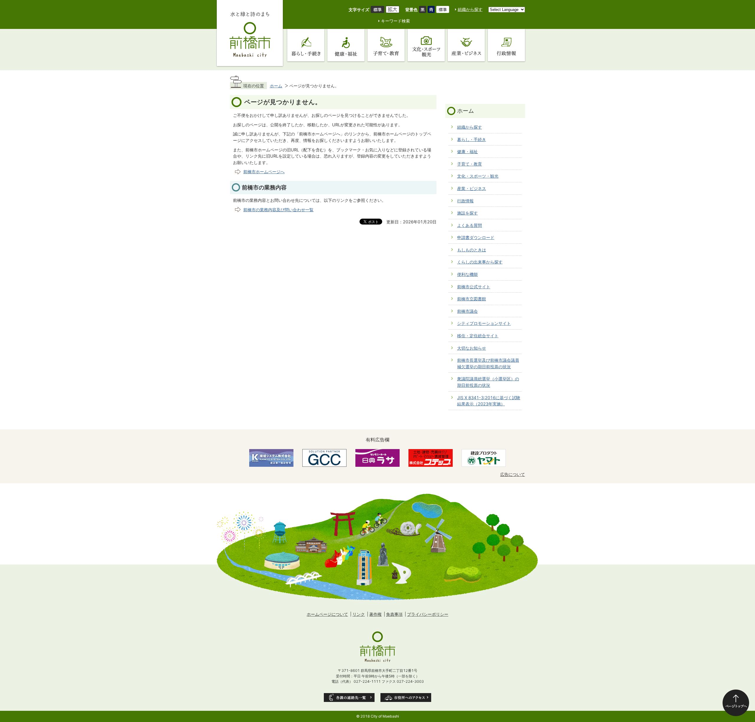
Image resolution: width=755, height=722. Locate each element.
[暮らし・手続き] (305, 45)
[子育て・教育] (386, 45)
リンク (358, 614)
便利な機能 (467, 274)
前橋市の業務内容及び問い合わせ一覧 (278, 209)
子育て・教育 (469, 163)
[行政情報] (506, 45)
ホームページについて (327, 614)
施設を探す (467, 212)
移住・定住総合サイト (477, 335)
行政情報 (465, 200)
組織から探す (470, 9)
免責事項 (394, 614)
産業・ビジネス (471, 188)
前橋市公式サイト (473, 286)
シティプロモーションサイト (484, 323)
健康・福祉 (467, 151)
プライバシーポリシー (427, 614)
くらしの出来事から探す (480, 261)
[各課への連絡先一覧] (349, 697)
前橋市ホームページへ (264, 171)
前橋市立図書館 (471, 298)
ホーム (276, 85)
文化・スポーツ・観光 (477, 176)
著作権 (375, 614)
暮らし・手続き (471, 139)
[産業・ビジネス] (466, 45)
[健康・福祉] (346, 45)
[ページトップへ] (736, 703)
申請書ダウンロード (475, 237)
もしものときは (471, 249)
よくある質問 (469, 225)
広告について (512, 474)
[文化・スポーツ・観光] (426, 45)
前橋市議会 (467, 311)
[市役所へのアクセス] (405, 697)
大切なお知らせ (471, 348)
